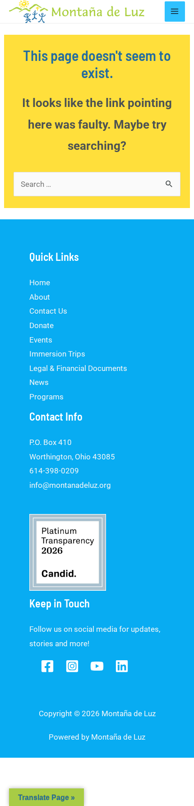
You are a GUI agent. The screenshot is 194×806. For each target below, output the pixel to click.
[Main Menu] (175, 11)
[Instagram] (72, 666)
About (39, 296)
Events (40, 339)
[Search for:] (97, 184)
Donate (41, 325)
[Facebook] (47, 666)
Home (39, 282)
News (39, 382)
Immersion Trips (57, 353)
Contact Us (48, 310)
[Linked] (122, 666)
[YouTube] (97, 666)
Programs (46, 396)
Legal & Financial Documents (78, 368)
